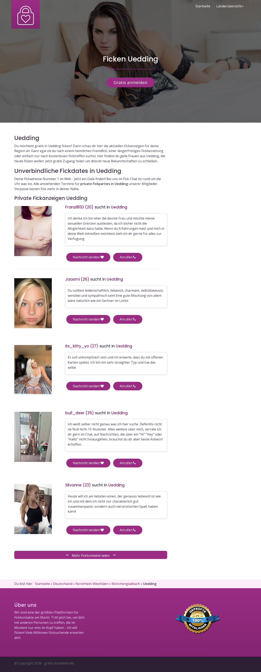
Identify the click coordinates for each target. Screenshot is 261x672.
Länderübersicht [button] (229, 6)
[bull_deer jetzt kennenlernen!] (33, 437)
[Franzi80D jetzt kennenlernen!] (33, 231)
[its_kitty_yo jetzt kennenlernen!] (33, 370)
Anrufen (126, 257)
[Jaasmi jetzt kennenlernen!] (33, 303)
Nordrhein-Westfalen (91, 583)
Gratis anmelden (130, 82)
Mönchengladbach (126, 583)
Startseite (202, 6)
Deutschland (62, 583)
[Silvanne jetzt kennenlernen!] (33, 509)
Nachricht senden (87, 257)
